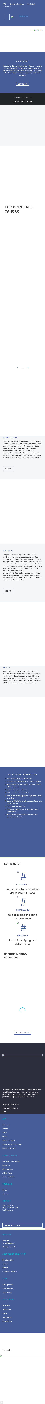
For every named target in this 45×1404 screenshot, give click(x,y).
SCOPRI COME (22, 172)
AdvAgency (16, 1350)
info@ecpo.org (12, 1108)
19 (27, 367)
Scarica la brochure (17, 4)
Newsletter (7, 6)
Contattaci (31, 4)
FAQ (4, 4)
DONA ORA (23, 16)
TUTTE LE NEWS (22, 1032)
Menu (32, 30)
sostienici (22, 84)
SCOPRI (8, 468)
